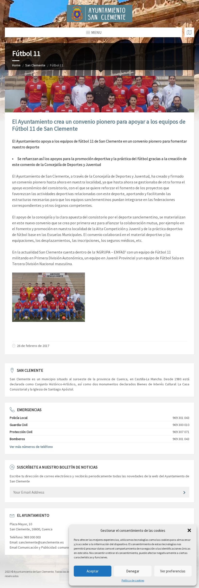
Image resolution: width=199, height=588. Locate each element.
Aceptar (93, 571)
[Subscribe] (184, 492)
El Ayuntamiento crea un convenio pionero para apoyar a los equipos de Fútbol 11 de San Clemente (98, 125)
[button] (189, 530)
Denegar (132, 571)
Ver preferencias (172, 571)
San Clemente (35, 65)
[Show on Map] (189, 32)
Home (16, 65)
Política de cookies (133, 580)
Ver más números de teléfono (31, 446)
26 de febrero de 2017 (33, 346)
